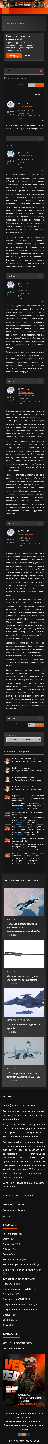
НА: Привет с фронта (21, 768)
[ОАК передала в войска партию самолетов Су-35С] (24, 1051)
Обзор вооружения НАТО (18, 1020)
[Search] (43, 11)
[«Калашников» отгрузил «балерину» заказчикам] (24, 954)
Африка (7, 1249)
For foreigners (10, 1233)
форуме (40, 1142)
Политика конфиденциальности (23, 1421)
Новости (10, 920)
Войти (27, 56)
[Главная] (5, 11)
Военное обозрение (13, 1204)
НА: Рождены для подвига (23, 787)
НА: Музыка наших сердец (23, 777)
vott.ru (6, 1216)
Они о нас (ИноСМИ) (14, 1299)
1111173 (25, 103)
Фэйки (6, 1325)
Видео (6, 1254)
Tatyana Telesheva (22, 761)
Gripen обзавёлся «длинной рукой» (27, 827)
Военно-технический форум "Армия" (22, 1269)
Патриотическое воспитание (18, 1309)
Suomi (6, 1238)
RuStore (10, 1186)
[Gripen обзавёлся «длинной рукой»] (24, 1002)
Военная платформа (14, 1210)
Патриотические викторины (18, 1304)
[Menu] (11, 11)
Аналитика (9, 1244)
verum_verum (19, 808)
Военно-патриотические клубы (19, 1264)
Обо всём (8, 1294)
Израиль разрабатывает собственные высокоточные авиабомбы (28, 798)
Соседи (7, 1314)
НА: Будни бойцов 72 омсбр (23, 759)
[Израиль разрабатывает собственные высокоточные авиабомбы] (24, 902)
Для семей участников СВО (18, 1278)
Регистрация (14, 56)
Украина (7, 1320)
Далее (38, 84)
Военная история (12, 1259)
